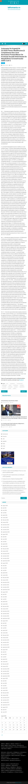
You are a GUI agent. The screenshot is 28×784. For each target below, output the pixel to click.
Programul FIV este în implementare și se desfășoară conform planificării (13, 475)
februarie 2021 (6, 664)
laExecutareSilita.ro (10, 747)
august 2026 (5, 505)
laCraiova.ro (3, 753)
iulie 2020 (4, 680)
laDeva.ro (13, 755)
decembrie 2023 (6, 582)
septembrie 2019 (6, 704)
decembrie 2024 (6, 553)
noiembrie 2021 (6, 642)
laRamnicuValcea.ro (5, 760)
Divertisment (5, 434)
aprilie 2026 (5, 515)
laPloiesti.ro (13, 753)
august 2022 (5, 620)
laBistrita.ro (19, 767)
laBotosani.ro (4, 768)
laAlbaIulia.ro (8, 765)
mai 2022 (4, 628)
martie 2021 (5, 661)
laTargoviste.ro (19, 770)
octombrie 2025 (6, 529)
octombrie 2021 (6, 644)
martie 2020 (5, 690)
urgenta (14, 388)
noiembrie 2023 (6, 584)
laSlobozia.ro (12, 770)
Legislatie (4, 441)
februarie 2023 (6, 606)
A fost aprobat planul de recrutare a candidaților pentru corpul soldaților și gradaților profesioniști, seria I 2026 (14, 482)
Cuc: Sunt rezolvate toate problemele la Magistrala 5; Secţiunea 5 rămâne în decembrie (12, 424)
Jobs (4, 438)
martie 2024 (5, 575)
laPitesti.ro (9, 758)
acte (7, 383)
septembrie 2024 (6, 560)
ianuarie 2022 (5, 637)
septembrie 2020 (6, 676)
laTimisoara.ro (20, 753)
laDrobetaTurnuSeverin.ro (15, 760)
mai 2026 (4, 512)
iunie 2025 (5, 539)
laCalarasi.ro (8, 755)
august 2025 (5, 534)
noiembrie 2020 (6, 671)
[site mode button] (23, 43)
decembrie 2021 (6, 640)
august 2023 (5, 592)
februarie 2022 (6, 635)
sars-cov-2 (4, 388)
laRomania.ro (14, 7)
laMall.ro (6, 745)
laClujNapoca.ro (16, 752)
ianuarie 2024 (5, 580)
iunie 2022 (5, 625)
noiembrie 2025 (6, 527)
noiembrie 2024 (6, 556)
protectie (16, 386)
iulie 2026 (4, 507)
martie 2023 (5, 604)
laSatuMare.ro (19, 768)
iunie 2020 (5, 683)
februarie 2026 (6, 519)
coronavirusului (20, 383)
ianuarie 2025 (5, 551)
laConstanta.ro (23, 752)
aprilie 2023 (5, 601)
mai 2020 (4, 685)
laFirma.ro (14, 745)
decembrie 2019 (6, 697)
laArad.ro (3, 767)
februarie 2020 (6, 692)
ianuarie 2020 (5, 695)
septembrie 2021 (6, 647)
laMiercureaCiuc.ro (5, 757)
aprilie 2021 (5, 659)
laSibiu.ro (3, 770)
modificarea (15, 385)
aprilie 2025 (5, 544)
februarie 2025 (6, 548)
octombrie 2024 (6, 558)
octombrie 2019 (6, 702)
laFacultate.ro (20, 745)
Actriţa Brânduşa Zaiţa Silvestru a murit (9, 400)
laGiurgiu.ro (23, 755)
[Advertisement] (14, 28)
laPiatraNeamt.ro (23, 747)
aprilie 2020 (5, 688)
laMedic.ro (8, 743)
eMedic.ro (3, 743)
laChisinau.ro (17, 747)
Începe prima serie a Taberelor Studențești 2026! (12, 478)
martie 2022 (5, 632)
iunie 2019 (5, 712)
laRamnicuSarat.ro (15, 758)
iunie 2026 (5, 510)
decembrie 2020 (6, 668)
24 (2, 729)
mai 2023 (4, 599)
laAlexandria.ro (15, 765)
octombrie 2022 (6, 616)
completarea (12, 383)
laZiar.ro (10, 745)
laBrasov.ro (3, 763)
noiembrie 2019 (6, 700)
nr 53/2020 (4, 386)
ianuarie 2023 (5, 608)
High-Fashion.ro (4, 748)
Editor (11, 65)
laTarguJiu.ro (4, 772)
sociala (9, 388)
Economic (5, 436)
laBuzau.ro (3, 755)
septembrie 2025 (6, 532)
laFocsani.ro (17, 755)
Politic (4, 443)
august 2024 (5, 563)
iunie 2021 (5, 654)
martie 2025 (5, 546)
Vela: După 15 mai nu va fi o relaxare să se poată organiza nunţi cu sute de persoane (24, 391)
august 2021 (5, 649)
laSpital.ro (13, 743)
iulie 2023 (4, 594)
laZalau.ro (21, 772)
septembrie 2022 (6, 618)
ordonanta (10, 386)
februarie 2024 (6, 577)
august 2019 (5, 707)
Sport (4, 448)
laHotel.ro (17, 743)
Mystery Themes (18, 782)
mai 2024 (4, 570)
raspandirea (22, 386)
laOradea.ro (3, 758)
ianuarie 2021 (5, 666)
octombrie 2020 (6, 673)
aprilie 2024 (5, 572)
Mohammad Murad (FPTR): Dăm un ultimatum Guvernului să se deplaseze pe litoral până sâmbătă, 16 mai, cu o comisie (14, 417)
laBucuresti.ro (10, 752)
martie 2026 (5, 517)
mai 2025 (4, 541)
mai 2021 (4, 656)
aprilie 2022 (5, 630)
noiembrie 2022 (6, 613)
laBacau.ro (7, 767)
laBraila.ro (9, 768)
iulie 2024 (4, 565)
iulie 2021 (4, 652)
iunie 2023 (5, 596)
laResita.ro (13, 768)
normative (22, 385)
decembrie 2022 (6, 611)
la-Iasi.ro (8, 763)
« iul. (2, 735)
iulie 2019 (4, 709)
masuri (10, 385)
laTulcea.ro (16, 772)
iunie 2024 (5, 568)
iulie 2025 (4, 536)
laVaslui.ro (3, 765)
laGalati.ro (9, 753)
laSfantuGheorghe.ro (14, 763)
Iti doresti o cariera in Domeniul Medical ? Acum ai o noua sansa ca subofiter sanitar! (14, 471)
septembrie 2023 (6, 589)
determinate (4, 385)
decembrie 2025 (6, 524)
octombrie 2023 (6, 587)
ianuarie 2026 (5, 522)
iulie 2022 (4, 623)
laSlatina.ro (7, 770)
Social (4, 446)
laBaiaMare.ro (13, 767)
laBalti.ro (9, 748)
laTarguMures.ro (10, 772)
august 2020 (5, 678)
